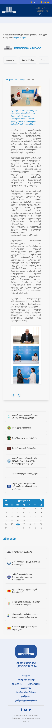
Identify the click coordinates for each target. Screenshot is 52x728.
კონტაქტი (26, 696)
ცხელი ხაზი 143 (26, 662)
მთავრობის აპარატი (16, 80)
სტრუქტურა (28, 60)
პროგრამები (34, 684)
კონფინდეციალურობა (26, 700)
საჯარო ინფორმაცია (26, 692)
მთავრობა (17, 684)
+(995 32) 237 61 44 (26, 666)
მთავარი (10, 60)
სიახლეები (26, 688)
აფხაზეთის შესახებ (26, 680)
